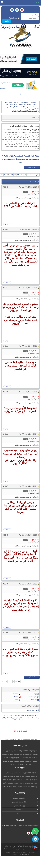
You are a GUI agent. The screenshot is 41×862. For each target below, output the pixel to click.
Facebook (34, 700)
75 (28, 175)
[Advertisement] (20, 859)
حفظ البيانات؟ (13, 18)
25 (30, 175)
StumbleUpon (33, 697)
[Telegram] (35, 839)
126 (5, 175)
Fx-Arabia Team (24, 854)
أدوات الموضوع (35, 181)
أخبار (37, 710)
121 (22, 175)
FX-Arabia (20, 37)
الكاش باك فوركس (19, 802)
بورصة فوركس (19, 806)
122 (18, 175)
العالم (33, 710)
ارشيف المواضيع (19, 798)
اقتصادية (29, 710)
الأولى (37, 175)
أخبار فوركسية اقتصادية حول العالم (20, 156)
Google (16, 697)
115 (25, 175)
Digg (35, 694)
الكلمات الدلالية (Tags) (30, 706)
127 (2, 175)
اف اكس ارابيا (18, 846)
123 (15, 175)
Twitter (16, 700)
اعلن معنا (19, 809)
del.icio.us (15, 694)
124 (12, 175)
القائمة (37, 3)
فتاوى (19, 813)
